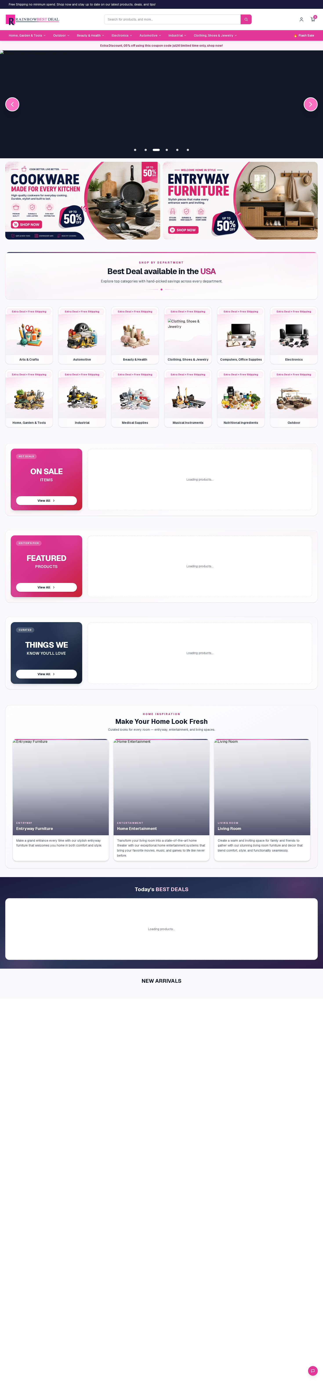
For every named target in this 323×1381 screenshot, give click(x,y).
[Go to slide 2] (146, 150)
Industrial (176, 35)
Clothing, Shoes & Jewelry (213, 35)
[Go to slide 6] (188, 150)
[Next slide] (311, 104)
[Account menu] (301, 19)
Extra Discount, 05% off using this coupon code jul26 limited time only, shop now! (161, 46)
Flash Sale (304, 35)
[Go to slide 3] (156, 150)
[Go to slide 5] (177, 150)
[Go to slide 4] (167, 150)
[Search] (246, 19)
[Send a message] (313, 1371)
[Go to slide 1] (135, 150)
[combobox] (172, 19)
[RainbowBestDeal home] (32, 19)
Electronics (120, 35)
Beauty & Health (89, 35)
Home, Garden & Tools (25, 35)
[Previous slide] (12, 104)
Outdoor (59, 35)
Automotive (149, 35)
